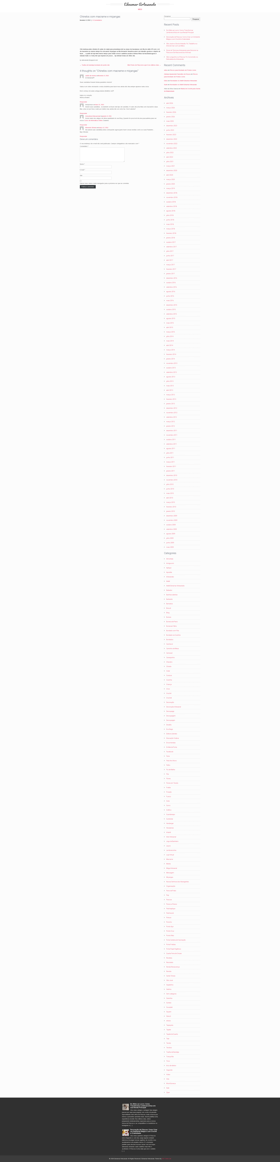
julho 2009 (169, 538)
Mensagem (170, 873)
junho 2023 (170, 130)
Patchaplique (170, 908)
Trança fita (170, 1056)
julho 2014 (169, 336)
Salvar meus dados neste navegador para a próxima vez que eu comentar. (104, 183)
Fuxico (168, 796)
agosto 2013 (170, 377)
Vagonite (169, 1070)
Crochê (168, 693)
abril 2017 (169, 260)
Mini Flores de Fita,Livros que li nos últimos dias (144, 65)
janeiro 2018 (170, 238)
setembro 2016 (171, 287)
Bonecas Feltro (171, 626)
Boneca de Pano (172, 622)
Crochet (169, 698)
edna (165, 70)
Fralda (168, 787)
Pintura (168, 917)
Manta (168, 864)
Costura (169, 675)
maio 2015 (170, 323)
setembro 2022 (171, 148)
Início (140, 9)
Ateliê (168, 581)
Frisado (169, 792)
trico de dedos (171, 1065)
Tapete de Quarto (172, 1034)
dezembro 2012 (171, 408)
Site (81, 175)
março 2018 (170, 229)
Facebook (169, 752)
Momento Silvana (90, 127)
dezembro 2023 (171, 126)
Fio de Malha (170, 769)
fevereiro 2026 (171, 112)
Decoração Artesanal (173, 707)
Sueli (165, 84)
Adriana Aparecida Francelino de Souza (177, 74)
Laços (168, 846)
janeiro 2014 (170, 359)
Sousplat (169, 1007)
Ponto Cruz (170, 931)
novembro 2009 (171, 520)
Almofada (169, 559)
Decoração (170, 702)
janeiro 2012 (170, 426)
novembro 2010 (171, 480)
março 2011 (170, 462)
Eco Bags (169, 729)
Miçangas (169, 877)
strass (168, 1021)
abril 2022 (169, 157)
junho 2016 (170, 296)
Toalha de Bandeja (172, 1052)
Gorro (168, 805)
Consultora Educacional (92, 116)
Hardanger (170, 823)
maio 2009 (170, 547)
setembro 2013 (171, 372)
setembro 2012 (171, 417)
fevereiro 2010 (171, 507)
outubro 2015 (171, 309)
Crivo (168, 689)
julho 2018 (169, 215)
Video (168, 1074)
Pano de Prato (171, 891)
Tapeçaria (169, 1025)
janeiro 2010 (170, 511)
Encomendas (171, 743)
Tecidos (169, 1047)
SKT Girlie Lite (166, 1158)
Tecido (168, 1043)
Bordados (169, 639)
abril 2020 (169, 175)
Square (168, 1012)
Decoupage (170, 711)
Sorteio (168, 1003)
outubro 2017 (171, 242)
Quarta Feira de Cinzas (174, 953)
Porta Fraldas (171, 944)
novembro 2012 (171, 413)
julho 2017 (169, 251)
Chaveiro (169, 662)
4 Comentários (97, 20)
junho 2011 (170, 457)
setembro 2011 (171, 444)
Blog (167, 613)
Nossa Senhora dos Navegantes (177, 882)
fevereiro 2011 (171, 466)
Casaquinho (170, 657)
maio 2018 (170, 224)
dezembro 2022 (171, 139)
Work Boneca (171, 1083)
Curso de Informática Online (93, 120)
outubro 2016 (171, 282)
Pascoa (169, 900)
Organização (170, 886)
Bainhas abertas (172, 595)
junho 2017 (170, 256)
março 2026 (170, 108)
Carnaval (169, 653)
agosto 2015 (170, 318)
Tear (167, 1039)
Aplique (168, 568)
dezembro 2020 (171, 170)
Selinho (168, 989)
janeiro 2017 (170, 274)
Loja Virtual (170, 855)
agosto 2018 (170, 211)
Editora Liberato (171, 734)
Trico (168, 1061)
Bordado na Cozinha (173, 635)
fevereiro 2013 (171, 399)
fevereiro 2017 (171, 269)
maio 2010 (170, 493)
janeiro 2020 (170, 184)
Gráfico (168, 810)
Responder (83, 102)
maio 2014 (170, 341)
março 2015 (170, 332)
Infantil (168, 832)
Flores (168, 778)
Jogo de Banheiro (172, 841)
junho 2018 (170, 220)
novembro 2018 (171, 197)
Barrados (169, 604)
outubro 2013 (171, 368)
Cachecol (169, 644)
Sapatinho (169, 985)
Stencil (168, 1016)
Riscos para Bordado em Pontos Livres (183, 70)
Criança (169, 684)
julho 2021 (169, 161)
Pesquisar (167, 16)
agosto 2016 (170, 291)
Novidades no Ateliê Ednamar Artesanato (183, 80)
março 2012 (170, 421)
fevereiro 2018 (171, 233)
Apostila (169, 572)
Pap (167, 895)
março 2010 (170, 502)
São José (169, 980)
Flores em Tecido (172, 783)
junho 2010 (170, 489)
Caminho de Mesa (172, 648)
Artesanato (170, 577)
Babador (169, 590)
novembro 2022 (171, 143)
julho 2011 (169, 453)
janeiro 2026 (170, 117)
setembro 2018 (171, 206)
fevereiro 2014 (171, 354)
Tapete (168, 1030)
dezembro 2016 (171, 278)
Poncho (169, 922)
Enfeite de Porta (171, 747)
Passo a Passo (171, 904)
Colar (168, 671)
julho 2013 (169, 381)
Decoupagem (171, 716)
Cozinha (169, 680)
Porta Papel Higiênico (173, 949)
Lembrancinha (171, 850)
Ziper (168, 1092)
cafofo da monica (90, 75)
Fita (167, 774)
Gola (168, 801)
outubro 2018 (171, 202)
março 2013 (170, 395)
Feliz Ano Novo (171, 761)
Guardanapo (170, 814)
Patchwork (170, 913)
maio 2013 (170, 386)
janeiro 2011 (170, 471)
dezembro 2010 (171, 475)
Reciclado (169, 962)
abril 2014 (169, 345)
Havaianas (170, 828)
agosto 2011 (170, 448)
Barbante (169, 599)
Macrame (169, 859)
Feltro (168, 765)
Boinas (168, 617)
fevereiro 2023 (171, 135)
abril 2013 (169, 390)
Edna (165, 80)
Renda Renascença (173, 967)
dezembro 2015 (171, 305)
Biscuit (168, 608)
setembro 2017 (171, 247)
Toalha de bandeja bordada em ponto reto (95, 65)
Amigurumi (170, 563)
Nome (82, 164)
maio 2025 (170, 121)
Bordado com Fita (172, 630)
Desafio (169, 725)
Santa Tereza (170, 976)
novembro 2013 (171, 363)
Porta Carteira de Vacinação (176, 940)
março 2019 (170, 188)
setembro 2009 (171, 529)
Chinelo (168, 666)
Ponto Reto (170, 935)
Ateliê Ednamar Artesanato (175, 586)
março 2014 (170, 350)
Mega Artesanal (171, 868)
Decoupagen (170, 720)
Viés (167, 1079)
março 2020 (170, 179)
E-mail (82, 170)
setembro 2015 (171, 314)
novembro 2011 (171, 435)
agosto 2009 (170, 534)
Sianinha (169, 998)
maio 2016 (170, 300)
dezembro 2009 (171, 516)
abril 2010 (169, 498)
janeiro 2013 (170, 404)
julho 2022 (169, 152)
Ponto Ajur (170, 926)
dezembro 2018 (171, 193)
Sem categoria (171, 994)
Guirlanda (169, 819)
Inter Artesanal (171, 837)
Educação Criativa (172, 738)
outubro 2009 (171, 525)
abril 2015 (169, 327)
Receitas (169, 958)
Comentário (84, 146)
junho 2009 (170, 543)
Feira (168, 756)
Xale (167, 1088)
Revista (168, 971)
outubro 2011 (171, 439)
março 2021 (170, 166)
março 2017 (170, 265)
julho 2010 (169, 484)
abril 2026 (169, 103)
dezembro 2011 (171, 430)
